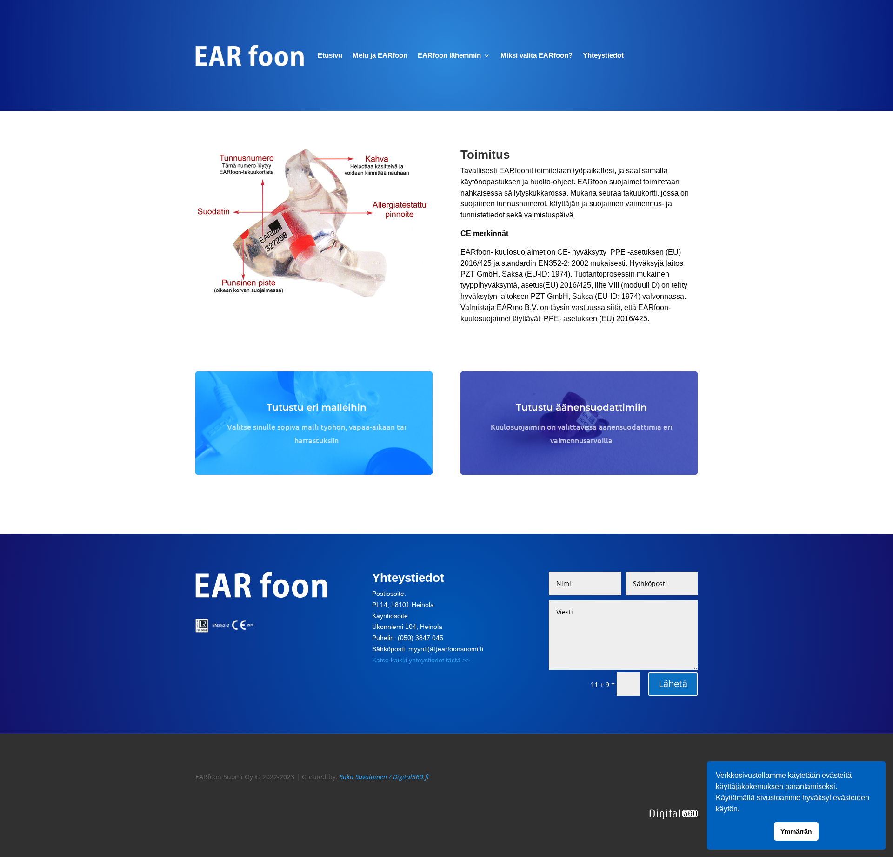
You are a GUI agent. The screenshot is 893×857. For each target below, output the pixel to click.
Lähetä (673, 683)
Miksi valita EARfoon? (536, 55)
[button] (742, 810)
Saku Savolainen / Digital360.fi (384, 776)
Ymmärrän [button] (796, 831)
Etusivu (330, 55)
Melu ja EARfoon (380, 55)
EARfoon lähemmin (449, 55)
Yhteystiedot (603, 55)
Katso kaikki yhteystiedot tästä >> (421, 660)
